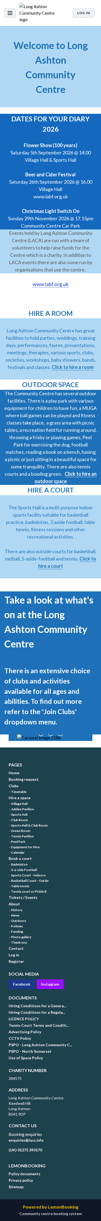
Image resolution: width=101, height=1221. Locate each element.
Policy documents (24, 1173)
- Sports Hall (18, 814)
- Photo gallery (20, 937)
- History (15, 910)
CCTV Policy (20, 1038)
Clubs (14, 785)
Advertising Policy (25, 1031)
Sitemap (16, 1186)
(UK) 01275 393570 (25, 1150)
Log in (83, 13)
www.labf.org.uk (51, 284)
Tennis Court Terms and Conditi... (39, 1025)
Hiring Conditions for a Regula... (37, 1012)
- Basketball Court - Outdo (29, 881)
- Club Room (18, 820)
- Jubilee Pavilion (21, 809)
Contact (16, 948)
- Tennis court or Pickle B (28, 891)
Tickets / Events (23, 897)
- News (14, 915)
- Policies (16, 926)
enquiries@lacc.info (26, 1140)
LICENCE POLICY (24, 1018)
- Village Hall (18, 804)
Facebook (21, 984)
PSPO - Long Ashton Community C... (40, 1044)
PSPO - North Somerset (30, 1051)
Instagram (50, 984)
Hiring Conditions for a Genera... (37, 1005)
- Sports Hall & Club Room (28, 825)
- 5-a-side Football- (23, 870)
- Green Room (19, 831)
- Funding (16, 931)
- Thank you (18, 942)
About (14, 904)
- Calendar (17, 852)
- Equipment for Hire (24, 847)
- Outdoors (17, 921)
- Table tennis (19, 886)
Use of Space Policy (26, 1057)
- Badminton (18, 864)
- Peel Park (17, 842)
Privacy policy (21, 1180)
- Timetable (17, 792)
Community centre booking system (50, 1213)
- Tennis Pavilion (21, 836)
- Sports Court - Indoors (27, 875)
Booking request (24, 779)
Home (14, 772)
